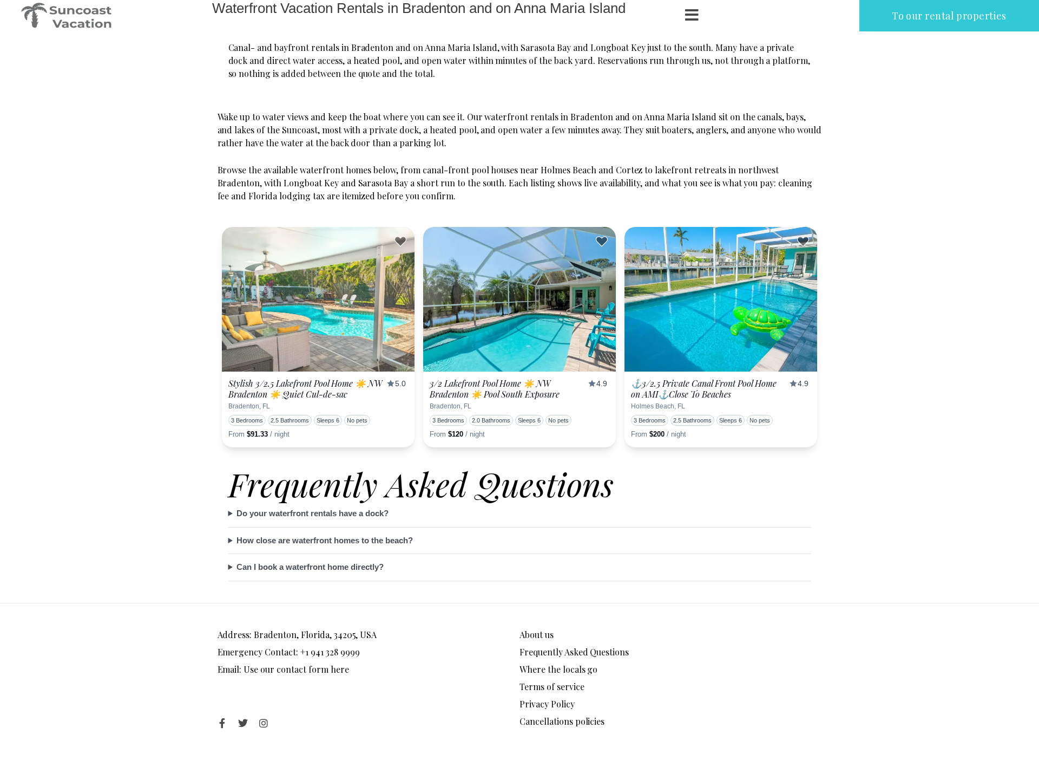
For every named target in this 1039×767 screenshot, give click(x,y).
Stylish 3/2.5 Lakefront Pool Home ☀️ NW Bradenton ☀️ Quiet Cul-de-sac (305, 389)
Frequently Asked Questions (574, 652)
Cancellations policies (562, 721)
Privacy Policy (547, 704)
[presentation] (318, 299)
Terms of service (552, 686)
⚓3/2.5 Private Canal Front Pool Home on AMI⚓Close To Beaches (704, 389)
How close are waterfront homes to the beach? (324, 540)
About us (537, 634)
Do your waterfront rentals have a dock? (312, 513)
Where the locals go (558, 669)
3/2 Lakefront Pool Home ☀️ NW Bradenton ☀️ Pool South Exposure (495, 389)
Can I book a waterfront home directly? (310, 566)
